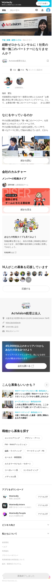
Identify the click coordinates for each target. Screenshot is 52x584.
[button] (27, 489)
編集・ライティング (13, 451)
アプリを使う (43, 3)
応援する (26, 288)
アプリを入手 (43, 497)
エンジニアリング (12, 438)
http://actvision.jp (13, 322)
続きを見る (26, 209)
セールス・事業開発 (13, 457)
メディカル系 (10, 476)
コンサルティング (30, 470)
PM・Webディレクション (16, 444)
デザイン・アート (32, 438)
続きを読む (26, 160)
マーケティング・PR (35, 451)
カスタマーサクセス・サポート (18, 463)
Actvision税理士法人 (26, 313)
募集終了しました (26, 575)
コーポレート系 (11, 470)
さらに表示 (45, 102)
